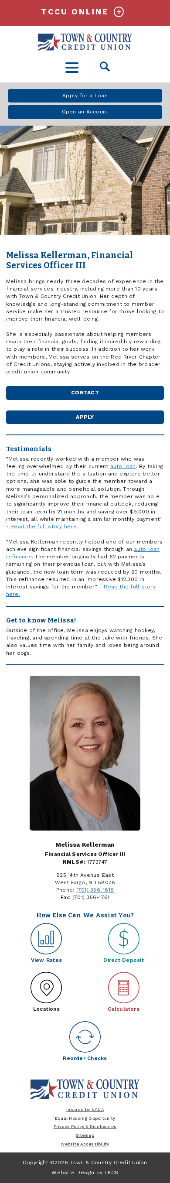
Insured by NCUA (85, 1109)
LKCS (112, 1172)
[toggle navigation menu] (72, 67)
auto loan (123, 466)
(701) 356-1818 (95, 890)
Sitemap (85, 1135)
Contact (85, 393)
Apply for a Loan (85, 95)
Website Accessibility (85, 1144)
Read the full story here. (43, 526)
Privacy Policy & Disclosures (85, 1126)
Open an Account (85, 112)
